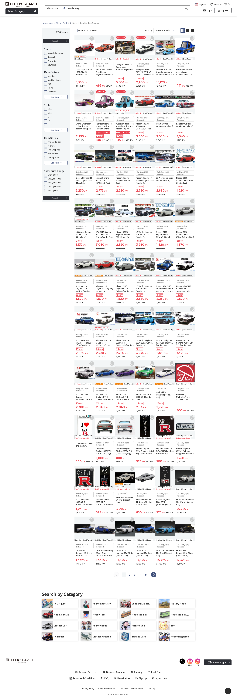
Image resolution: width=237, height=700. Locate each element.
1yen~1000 (53, 175)
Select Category (16, 11)
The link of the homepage (131, 688)
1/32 (50, 124)
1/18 (50, 113)
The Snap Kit (54, 149)
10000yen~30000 (55, 186)
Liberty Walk (53, 157)
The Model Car (54, 142)
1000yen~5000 (54, 178)
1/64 (50, 120)
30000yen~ (53, 190)
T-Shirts (51, 146)
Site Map (152, 688)
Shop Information (106, 688)
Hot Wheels (53, 153)
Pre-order (52, 61)
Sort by (148, 30)
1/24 (50, 109)
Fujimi (50, 87)
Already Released (56, 53)
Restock (51, 57)
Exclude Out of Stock (88, 30)
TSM (50, 84)
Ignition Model (54, 80)
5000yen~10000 (55, 182)
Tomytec (52, 91)
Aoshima (52, 76)
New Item (52, 64)
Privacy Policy (87, 688)
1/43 (50, 116)
